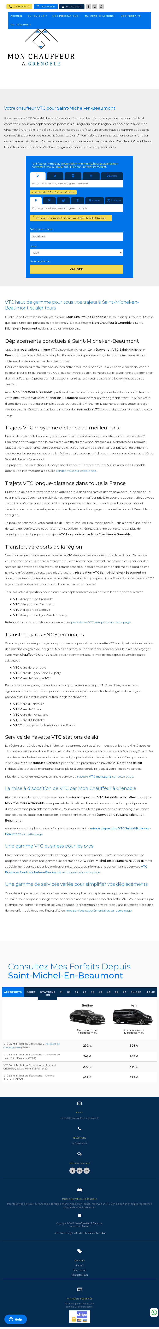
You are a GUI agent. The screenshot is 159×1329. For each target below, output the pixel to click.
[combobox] (76, 183)
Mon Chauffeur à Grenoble (88, 1223)
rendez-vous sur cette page (76, 471)
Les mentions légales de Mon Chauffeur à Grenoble (79, 1232)
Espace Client (73, 6)
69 (116, 992)
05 (68, 992)
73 (124, 992)
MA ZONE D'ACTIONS (99, 16)
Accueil (80, 1265)
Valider (76, 269)
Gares (31, 992)
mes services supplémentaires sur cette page (99, 910)
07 (76, 992)
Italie (150, 992)
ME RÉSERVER (21, 24)
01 (61, 992)
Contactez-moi (79, 1275)
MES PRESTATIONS (65, 16)
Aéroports (13, 992)
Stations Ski (47, 994)
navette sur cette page (105, 776)
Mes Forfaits (131, 16)
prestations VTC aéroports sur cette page (101, 622)
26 (85, 992)
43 (108, 992)
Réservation (47, 6)
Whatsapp (154, 1312)
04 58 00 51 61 (20, 6)
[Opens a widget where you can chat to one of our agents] (15, 1320)
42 (100, 992)
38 (92, 992)
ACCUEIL (17, 16)
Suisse (136, 992)
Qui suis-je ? (37, 16)
